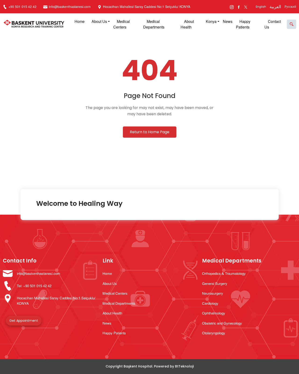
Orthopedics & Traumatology (224, 273)
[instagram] (232, 7)
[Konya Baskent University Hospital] (35, 24)
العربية (275, 7)
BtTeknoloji (184, 366)
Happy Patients (243, 24)
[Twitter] (246, 7)
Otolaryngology (213, 332)
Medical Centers (121, 24)
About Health (187, 24)
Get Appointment (23, 320)
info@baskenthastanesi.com (70, 6)
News (227, 21)
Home (80, 21)
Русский (290, 6)
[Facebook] (239, 7)
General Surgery (214, 283)
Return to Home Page (149, 132)
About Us (99, 21)
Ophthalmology (213, 313)
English (261, 7)
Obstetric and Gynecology (222, 323)
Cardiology (210, 303)
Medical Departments (153, 24)
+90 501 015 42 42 (21, 6)
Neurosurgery (212, 293)
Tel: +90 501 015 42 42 (34, 285)
